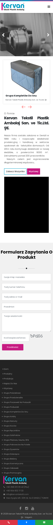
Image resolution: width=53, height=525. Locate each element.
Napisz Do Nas (10, 383)
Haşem (28, 517)
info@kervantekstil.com (17, 494)
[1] (50, 7)
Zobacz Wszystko (15, 171)
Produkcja (8, 378)
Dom (6, 369)
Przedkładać (12, 347)
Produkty (8, 373)
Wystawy (33, 171)
